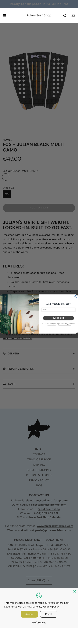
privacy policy (52, 325)
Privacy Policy (34, 606)
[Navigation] (4, 15)
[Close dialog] (76, 296)
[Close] (74, 591)
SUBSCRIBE (58, 318)
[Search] (65, 15)
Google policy (51, 606)
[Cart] (73, 15)
